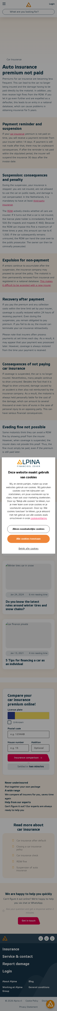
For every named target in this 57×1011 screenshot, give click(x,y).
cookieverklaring (39, 518)
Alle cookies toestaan (28, 539)
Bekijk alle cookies (28, 548)
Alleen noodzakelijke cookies (28, 529)
